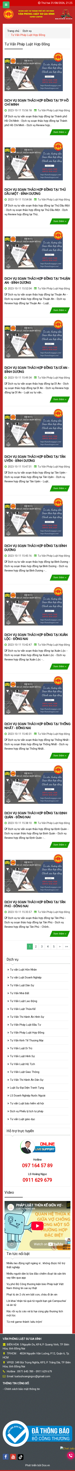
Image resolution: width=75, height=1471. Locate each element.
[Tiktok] (20, 1457)
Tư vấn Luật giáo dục (22, 1119)
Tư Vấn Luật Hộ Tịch (22, 1064)
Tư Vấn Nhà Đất (19, 993)
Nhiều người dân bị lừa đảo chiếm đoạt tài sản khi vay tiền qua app (36, 1275)
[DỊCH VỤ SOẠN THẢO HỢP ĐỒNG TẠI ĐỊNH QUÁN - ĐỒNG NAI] (34, 787)
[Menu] (6, 4)
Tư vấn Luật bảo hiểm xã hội (27, 1103)
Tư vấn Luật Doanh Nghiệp (26, 977)
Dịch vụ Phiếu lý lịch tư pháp (26, 1111)
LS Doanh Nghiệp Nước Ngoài (27, 1095)
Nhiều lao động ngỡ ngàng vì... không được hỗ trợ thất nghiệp (36, 1265)
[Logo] (37, 13)
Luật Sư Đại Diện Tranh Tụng (27, 1087)
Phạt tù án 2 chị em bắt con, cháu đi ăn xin (32, 1294)
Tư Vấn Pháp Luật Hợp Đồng (54, 110)
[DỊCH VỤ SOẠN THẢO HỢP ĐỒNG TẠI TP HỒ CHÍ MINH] (34, 74)
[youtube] (13, 1457)
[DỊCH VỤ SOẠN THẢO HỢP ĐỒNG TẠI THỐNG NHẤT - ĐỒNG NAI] (34, 698)
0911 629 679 (37, 1180)
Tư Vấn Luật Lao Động (23, 1001)
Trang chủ (13, 31)
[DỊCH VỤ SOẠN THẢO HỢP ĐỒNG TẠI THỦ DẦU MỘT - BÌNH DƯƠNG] (34, 163)
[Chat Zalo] (67, 1448)
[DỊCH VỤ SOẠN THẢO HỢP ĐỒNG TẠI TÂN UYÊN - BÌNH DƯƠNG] (34, 430)
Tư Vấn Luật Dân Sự (22, 985)
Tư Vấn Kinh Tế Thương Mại (26, 1040)
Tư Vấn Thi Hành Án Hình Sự (27, 1016)
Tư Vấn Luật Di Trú (21, 1048)
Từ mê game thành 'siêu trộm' (24, 1321)
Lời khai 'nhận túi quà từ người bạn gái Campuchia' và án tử (36, 1303)
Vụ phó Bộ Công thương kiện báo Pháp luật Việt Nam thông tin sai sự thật (35, 1286)
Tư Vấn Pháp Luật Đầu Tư (25, 1024)
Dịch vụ (27, 31)
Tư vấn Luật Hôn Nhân (23, 969)
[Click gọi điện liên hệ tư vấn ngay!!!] (71, 1455)
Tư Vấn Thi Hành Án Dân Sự (26, 1079)
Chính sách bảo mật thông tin (22, 1389)
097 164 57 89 (37, 1165)
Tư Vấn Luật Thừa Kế (22, 1009)
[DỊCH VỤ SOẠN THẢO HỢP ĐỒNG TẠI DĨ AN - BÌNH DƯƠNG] (34, 341)
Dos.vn (46, 1465)
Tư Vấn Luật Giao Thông (24, 1072)
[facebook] (6, 1457)
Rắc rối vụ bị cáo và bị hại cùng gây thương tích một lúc (35, 1313)
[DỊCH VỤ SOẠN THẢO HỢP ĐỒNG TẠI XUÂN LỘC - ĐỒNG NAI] (34, 608)
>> (66, 946)
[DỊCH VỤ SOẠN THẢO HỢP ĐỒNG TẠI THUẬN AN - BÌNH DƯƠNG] (34, 252)
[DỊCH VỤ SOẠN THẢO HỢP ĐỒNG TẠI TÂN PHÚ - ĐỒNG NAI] (34, 876)
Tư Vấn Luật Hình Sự (22, 1056)
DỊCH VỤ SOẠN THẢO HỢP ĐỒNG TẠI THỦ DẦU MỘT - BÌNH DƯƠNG (35, 191)
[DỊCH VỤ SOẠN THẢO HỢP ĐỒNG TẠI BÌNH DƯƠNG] (34, 520)
